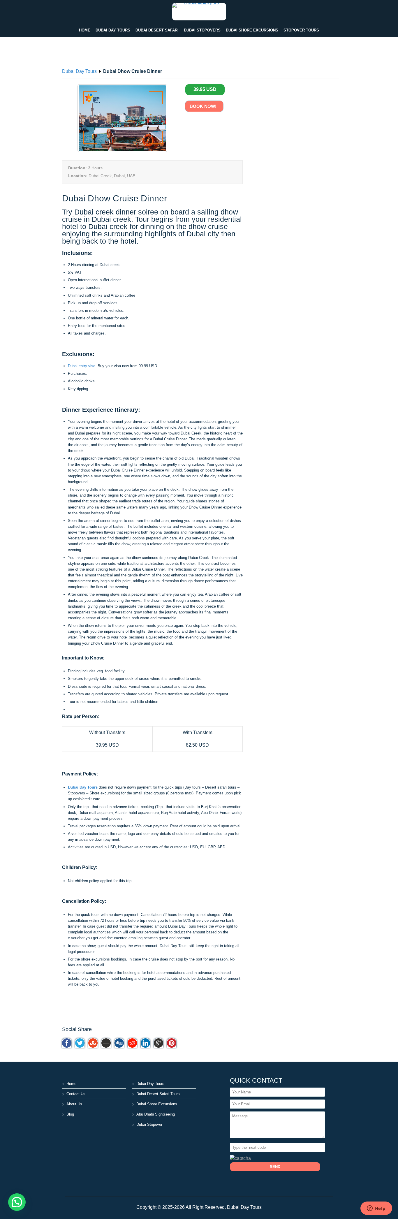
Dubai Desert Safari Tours (158, 1094)
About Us (74, 1104)
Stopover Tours (301, 30)
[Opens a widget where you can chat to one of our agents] (376, 1209)
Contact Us (75, 1094)
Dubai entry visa (81, 366)
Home (84, 30)
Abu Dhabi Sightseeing (155, 1114)
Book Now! (204, 106)
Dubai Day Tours (113, 30)
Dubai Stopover (149, 1124)
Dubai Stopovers (202, 30)
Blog (70, 1114)
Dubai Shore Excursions (252, 30)
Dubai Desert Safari (157, 30)
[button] (17, 1202)
